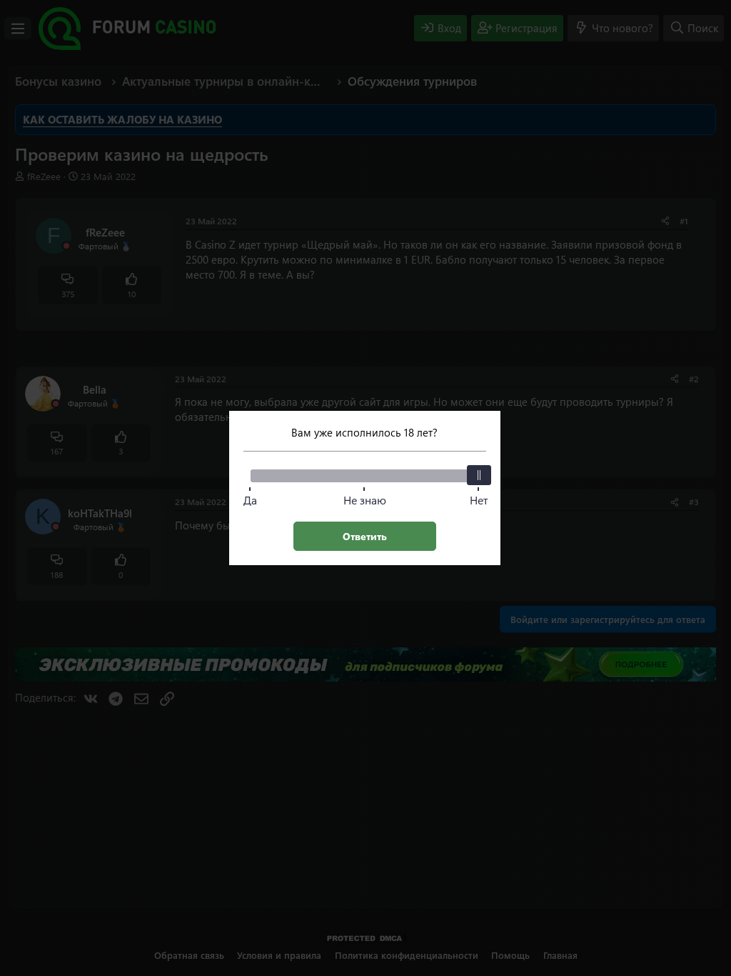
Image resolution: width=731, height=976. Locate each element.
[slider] (479, 475)
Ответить (365, 536)
